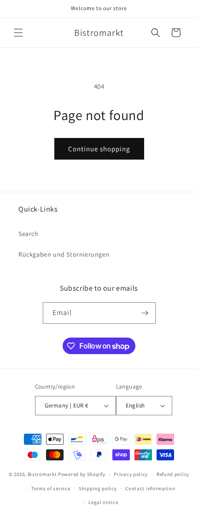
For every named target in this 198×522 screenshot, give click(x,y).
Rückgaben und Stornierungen (64, 254)
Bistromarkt (42, 474)
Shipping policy (98, 488)
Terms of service (50, 488)
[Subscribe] (145, 313)
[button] (18, 33)
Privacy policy (131, 474)
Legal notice (103, 502)
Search (28, 233)
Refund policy (173, 474)
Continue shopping (99, 148)
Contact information (150, 488)
